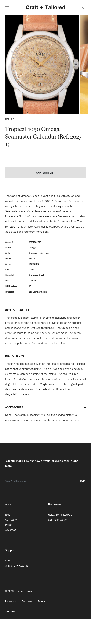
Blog (7, 514)
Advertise (10, 530)
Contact (9, 560)
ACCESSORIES (14, 407)
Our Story (11, 519)
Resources (54, 504)
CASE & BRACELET (17, 310)
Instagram (11, 601)
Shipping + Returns (16, 565)
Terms (20, 590)
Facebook (27, 601)
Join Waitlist (45, 172)
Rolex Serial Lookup (60, 514)
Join (83, 481)
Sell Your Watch (57, 519)
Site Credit (10, 611)
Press (8, 525)
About (9, 504)
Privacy (29, 590)
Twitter (41, 601)
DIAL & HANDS (14, 356)
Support (10, 550)
